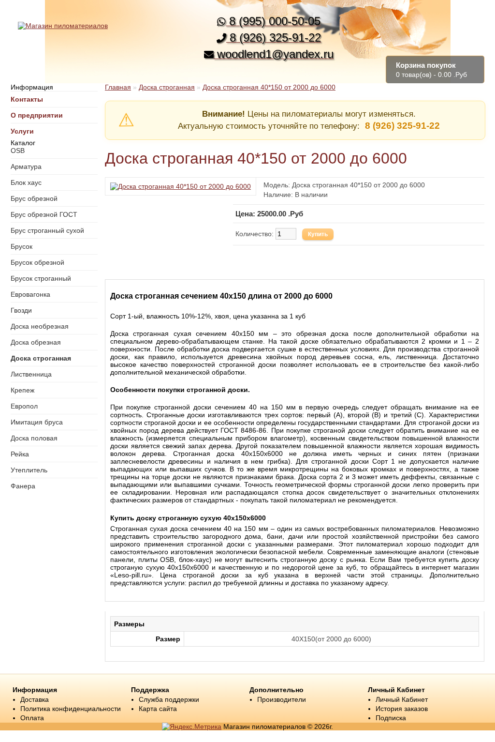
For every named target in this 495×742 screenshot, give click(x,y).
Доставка (34, 699)
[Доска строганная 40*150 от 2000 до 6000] (180, 186)
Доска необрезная (40, 326)
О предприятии (37, 115)
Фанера (23, 486)
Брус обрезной (34, 198)
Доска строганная (41, 358)
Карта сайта (158, 708)
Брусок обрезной (37, 262)
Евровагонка (30, 294)
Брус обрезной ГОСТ (44, 214)
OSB (18, 150)
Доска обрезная (36, 342)
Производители (281, 699)
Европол (24, 406)
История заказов (402, 708)
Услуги (22, 131)
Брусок (21, 246)
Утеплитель (29, 470)
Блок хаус (26, 182)
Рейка (20, 454)
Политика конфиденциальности (70, 708)
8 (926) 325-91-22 (402, 126)
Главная (118, 87)
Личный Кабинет (402, 699)
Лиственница (31, 374)
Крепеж (22, 390)
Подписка (391, 718)
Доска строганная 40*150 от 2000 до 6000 (269, 87)
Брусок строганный (41, 278)
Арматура (26, 166)
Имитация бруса (37, 422)
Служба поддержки (169, 699)
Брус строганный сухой (47, 230)
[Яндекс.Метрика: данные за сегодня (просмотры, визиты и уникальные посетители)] (191, 726)
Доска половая (34, 438)
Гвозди (21, 310)
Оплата (32, 718)
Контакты (27, 99)
